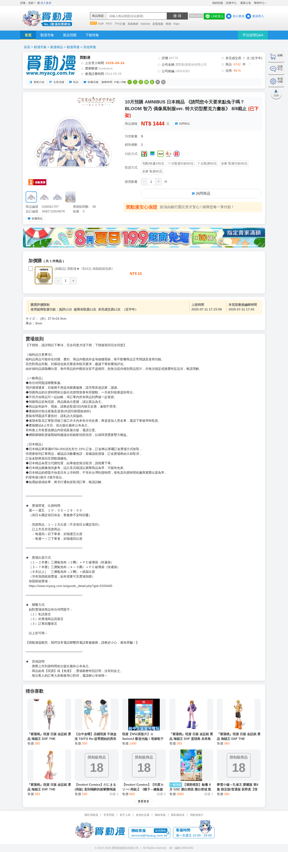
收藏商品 (37, 218)
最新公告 (245, 2)
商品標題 (98, 16)
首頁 (28, 35)
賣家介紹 (39, 82)
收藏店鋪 (93, 82)
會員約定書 (142, 814)
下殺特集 (92, 35)
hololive (145, 23)
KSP (101, 23)
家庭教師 (133, 23)
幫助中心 (259, 2)
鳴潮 (168, 23)
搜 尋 (177, 16)
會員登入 (258, 16)
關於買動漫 (91, 814)
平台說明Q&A (253, 35)
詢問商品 (184, 123)
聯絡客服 (160, 814)
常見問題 (109, 814)
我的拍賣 (217, 2)
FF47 (109, 23)
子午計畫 (120, 23)
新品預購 (69, 35)
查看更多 (143, 801)
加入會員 (45, 2)
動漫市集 (47, 35)
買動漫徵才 (196, 814)
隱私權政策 (177, 814)
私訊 (76, 82)
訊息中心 (231, 2)
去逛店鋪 (58, 82)
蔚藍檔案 (158, 23)
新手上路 (125, 814)
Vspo (176, 23)
